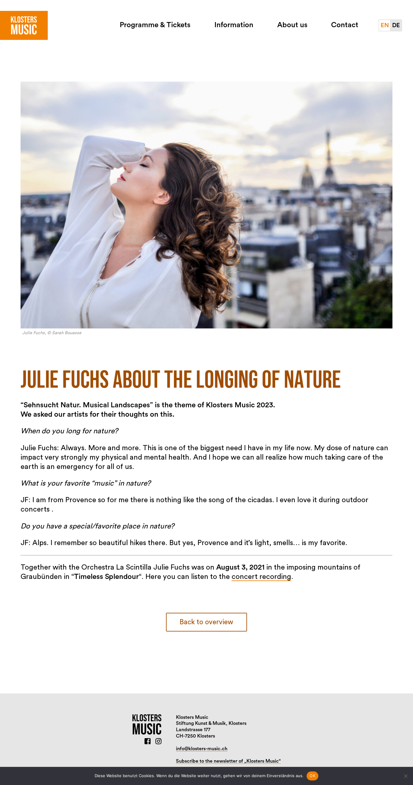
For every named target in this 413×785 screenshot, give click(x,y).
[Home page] (24, 25)
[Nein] (405, 776)
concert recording (261, 576)
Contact (344, 25)
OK (312, 775)
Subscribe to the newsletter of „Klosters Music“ (228, 761)
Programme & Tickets (155, 25)
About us (292, 25)
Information (233, 25)
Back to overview (206, 622)
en (385, 25)
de (396, 25)
